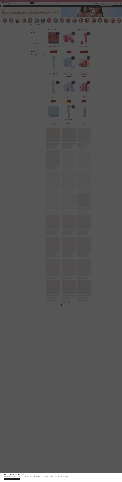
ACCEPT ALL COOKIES (12, 479)
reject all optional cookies (29, 479)
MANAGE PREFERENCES (43, 479)
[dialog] (61, 477)
